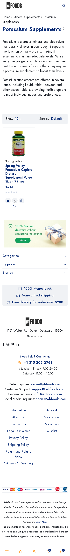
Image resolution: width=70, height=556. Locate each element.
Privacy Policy (18, 438)
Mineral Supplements (27, 17)
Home (6, 17)
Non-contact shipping (38, 295)
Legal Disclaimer (18, 431)
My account (52, 417)
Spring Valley (13, 161)
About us (18, 417)
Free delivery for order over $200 (37, 302)
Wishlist (49, 550)
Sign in (34, 551)
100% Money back (38, 288)
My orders (52, 424)
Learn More (41, 522)
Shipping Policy (18, 444)
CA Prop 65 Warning (18, 463)
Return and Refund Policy (18, 454)
